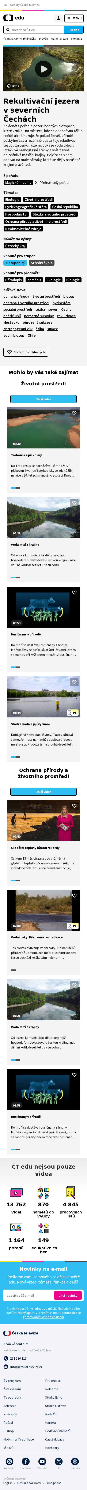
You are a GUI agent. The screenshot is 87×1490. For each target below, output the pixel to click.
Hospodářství (16, 214)
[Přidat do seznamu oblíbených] (74, 413)
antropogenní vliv (18, 328)
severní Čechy (59, 309)
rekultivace (66, 315)
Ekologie (12, 199)
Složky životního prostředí (54, 214)
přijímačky (29, 38)
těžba (40, 309)
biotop (68, 296)
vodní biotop (13, 335)
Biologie (73, 279)
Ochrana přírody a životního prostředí (36, 221)
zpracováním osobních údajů (43, 1317)
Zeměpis (34, 279)
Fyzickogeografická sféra (26, 206)
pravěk (43, 38)
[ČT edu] (13, 19)
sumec (52, 328)
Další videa (44, 399)
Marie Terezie (59, 38)
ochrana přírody (16, 296)
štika (40, 328)
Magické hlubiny (18, 182)
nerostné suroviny (39, 315)
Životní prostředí (39, 199)
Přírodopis (13, 279)
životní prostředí (46, 296)
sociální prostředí (17, 309)
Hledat (73, 30)
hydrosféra (62, 302)
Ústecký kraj (15, 245)
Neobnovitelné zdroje (23, 228)
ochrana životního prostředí (26, 302)
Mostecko (11, 322)
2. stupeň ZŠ (15, 262)
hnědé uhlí (12, 315)
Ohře (32, 335)
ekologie (76, 38)
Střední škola (42, 262)
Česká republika (65, 206)
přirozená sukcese (38, 322)
